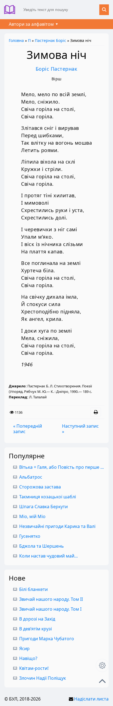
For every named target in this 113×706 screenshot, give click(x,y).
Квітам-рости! (34, 668)
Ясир (24, 648)
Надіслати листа (91, 699)
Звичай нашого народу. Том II (51, 599)
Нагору (102, 681)
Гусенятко (29, 536)
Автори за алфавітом (31, 24)
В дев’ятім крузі (35, 629)
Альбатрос (30, 477)
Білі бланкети (33, 589)
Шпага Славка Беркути (43, 507)
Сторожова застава (40, 487)
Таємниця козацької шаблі (47, 497)
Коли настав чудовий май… (48, 556)
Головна (16, 40)
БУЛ (11, 9)
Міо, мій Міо (32, 516)
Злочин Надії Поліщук (42, 678)
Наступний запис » (80, 429)
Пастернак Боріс (50, 40)
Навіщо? (28, 658)
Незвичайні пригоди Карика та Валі (57, 526)
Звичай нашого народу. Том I (50, 609)
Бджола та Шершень (41, 546)
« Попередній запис (27, 429)
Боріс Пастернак (57, 68)
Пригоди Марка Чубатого (46, 639)
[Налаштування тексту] (102, 665)
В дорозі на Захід (37, 619)
